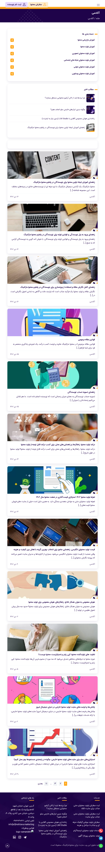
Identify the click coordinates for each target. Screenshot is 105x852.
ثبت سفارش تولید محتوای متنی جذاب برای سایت (87, 815)
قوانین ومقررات (27, 828)
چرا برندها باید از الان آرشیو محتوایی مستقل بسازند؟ (55, 807)
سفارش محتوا (36, 4)
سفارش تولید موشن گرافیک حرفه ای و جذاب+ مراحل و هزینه (86, 824)
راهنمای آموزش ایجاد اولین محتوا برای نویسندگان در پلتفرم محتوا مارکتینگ (53, 834)
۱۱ (46, 784)
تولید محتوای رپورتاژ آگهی (89, 836)
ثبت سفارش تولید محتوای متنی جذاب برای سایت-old (87, 807)
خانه (98, 18)
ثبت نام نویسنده (14, 4)
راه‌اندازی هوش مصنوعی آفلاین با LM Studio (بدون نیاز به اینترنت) (52, 824)
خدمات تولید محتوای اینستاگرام (86, 830)
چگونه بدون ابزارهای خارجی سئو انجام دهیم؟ (53, 815)
